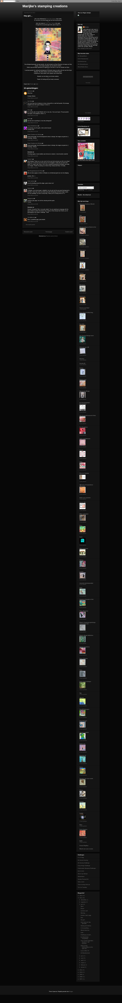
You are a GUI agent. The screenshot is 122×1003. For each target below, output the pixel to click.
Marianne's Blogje (85, 391)
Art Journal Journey (83, 860)
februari (83, 965)
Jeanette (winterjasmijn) (86, 583)
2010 (81, 972)
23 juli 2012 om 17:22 (33, 167)
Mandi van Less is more (86, 848)
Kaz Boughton (84, 427)
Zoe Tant (30, 101)
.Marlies (82, 697)
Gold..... (83, 932)
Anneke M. (82, 363)
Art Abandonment (85, 953)
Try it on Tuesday (82, 887)
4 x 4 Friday (81, 857)
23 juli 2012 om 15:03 (33, 140)
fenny (81, 767)
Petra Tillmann (84, 658)
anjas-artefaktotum (85, 438)
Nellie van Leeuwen (85, 497)
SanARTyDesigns (84, 709)
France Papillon (84, 845)
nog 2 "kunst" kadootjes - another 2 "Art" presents (87, 942)
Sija (81, 693)
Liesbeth (82, 238)
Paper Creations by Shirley (34, 134)
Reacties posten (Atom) (52, 236)
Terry (81, 461)
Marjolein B (83, 755)
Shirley (81, 560)
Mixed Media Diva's (83, 66)
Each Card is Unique (85, 681)
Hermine (82, 358)
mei (82, 958)
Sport (82, 906)
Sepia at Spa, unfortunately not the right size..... (87, 947)
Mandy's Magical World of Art (88, 227)
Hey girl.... (83, 919)
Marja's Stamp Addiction (86, 635)
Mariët (81, 450)
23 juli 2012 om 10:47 (33, 98)
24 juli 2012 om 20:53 (33, 195)
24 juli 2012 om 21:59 (33, 204)
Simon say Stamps (83, 873)
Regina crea (83, 379)
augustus (83, 902)
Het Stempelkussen (83, 64)
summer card (84, 910)
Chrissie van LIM (84, 347)
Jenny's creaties (84, 732)
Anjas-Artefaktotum (32, 125)
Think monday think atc (84, 884)
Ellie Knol (82, 284)
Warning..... (84, 913)
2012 (81, 897)
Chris (29, 110)
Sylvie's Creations (85, 646)
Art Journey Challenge (83, 863)
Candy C (30, 159)
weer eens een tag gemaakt (85, 922)
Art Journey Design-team (87, 335)
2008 (81, 976)
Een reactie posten (30, 224)
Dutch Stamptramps (83, 58)
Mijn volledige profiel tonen (85, 48)
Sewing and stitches (86, 925)
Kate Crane (83, 250)
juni (82, 956)
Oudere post (68, 232)
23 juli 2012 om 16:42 (33, 156)
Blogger (71, 991)
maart (82, 962)
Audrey (82, 273)
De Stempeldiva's (82, 56)
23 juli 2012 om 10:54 (33, 106)
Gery (81, 670)
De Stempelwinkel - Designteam (85, 403)
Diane (81, 790)
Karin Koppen (83, 829)
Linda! (81, 813)
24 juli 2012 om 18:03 (33, 185)
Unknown (30, 91)
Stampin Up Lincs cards (86, 778)
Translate (90, 189)
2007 (81, 979)
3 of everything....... (86, 928)
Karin (29, 118)
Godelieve (82, 296)
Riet (81, 215)
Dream (82, 908)
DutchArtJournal (82, 61)
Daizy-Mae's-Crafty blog (86, 312)
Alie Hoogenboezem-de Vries (35, 170)
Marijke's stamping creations (45, 6)
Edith (81, 841)
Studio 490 (83, 502)
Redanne (30, 188)
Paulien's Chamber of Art (86, 599)
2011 (81, 970)
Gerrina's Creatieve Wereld (87, 204)
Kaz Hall (82, 324)
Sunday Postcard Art (83, 879)
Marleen (82, 261)
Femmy (82, 801)
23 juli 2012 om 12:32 (33, 131)
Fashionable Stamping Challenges (87, 868)
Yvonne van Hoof (84, 308)
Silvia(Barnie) (31, 217)
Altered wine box (85, 930)
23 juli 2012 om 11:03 (33, 115)
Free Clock (88, 82)
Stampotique (81, 876)
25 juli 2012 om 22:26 (33, 221)
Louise (81, 571)
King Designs (83, 720)
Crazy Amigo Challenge (84, 865)
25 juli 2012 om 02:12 (33, 214)
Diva (82, 917)
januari (83, 967)
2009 (81, 974)
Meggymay (30, 198)
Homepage (49, 232)
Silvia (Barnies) (84, 611)
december (84, 899)
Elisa (81, 525)
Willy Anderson (84, 548)
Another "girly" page (86, 915)
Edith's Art (82, 744)
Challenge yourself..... (86, 934)
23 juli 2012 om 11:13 (33, 122)
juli (82, 904)
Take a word (81, 881)
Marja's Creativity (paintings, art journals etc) (88, 623)
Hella (81, 587)
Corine (81, 368)
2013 (81, 895)
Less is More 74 (85, 950)
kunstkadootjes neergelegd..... (85, 937)
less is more (81, 871)
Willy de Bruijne (84, 514)
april (82, 960)
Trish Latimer (31, 181)
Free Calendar (88, 112)
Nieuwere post (28, 232)
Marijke (87, 27)
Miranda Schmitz (84, 473)
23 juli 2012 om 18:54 (33, 178)
